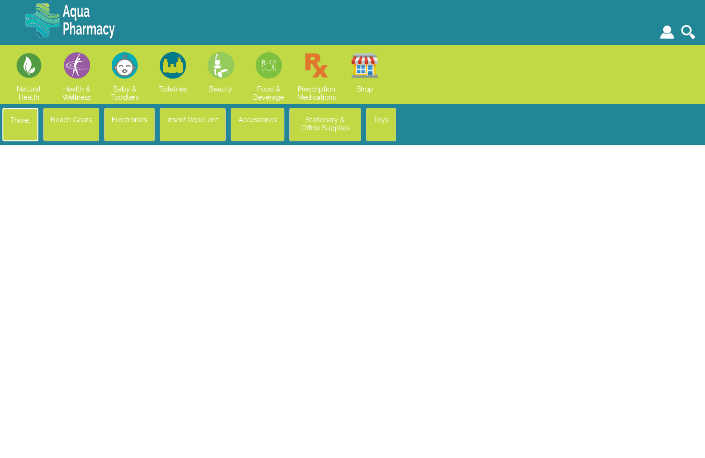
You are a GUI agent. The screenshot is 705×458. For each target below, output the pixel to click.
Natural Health (29, 93)
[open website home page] (70, 38)
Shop (364, 89)
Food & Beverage (268, 93)
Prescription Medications (316, 93)
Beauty (220, 89)
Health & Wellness (76, 93)
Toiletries (173, 89)
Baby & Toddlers (125, 93)
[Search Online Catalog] (689, 32)
